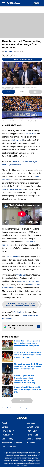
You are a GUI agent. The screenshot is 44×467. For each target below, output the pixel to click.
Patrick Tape (31, 133)
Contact (5, 427)
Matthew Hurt (17, 140)
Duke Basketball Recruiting (18, 408)
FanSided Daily (8, 431)
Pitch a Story (32, 431)
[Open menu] (3, 3)
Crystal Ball (21, 275)
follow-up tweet (13, 257)
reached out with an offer (29, 281)
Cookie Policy (7, 439)
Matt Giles (8, 51)
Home (4, 408)
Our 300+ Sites (33, 427)
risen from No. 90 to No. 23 (13, 189)
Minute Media (12, 452)
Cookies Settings (9, 447)
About (4, 423)
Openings (31, 423)
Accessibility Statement (12, 443)
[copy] (15, 55)
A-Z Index (31, 443)
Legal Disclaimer (34, 439)
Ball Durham (19, 312)
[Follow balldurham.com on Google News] (38, 326)
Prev (8, 92)
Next (35, 92)
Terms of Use (32, 435)
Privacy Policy (7, 435)
